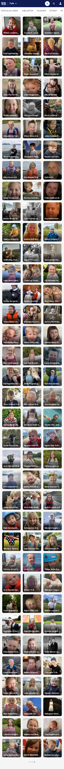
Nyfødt (53, 11)
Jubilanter (27, 11)
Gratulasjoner (9, 11)
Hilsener (41, 11)
